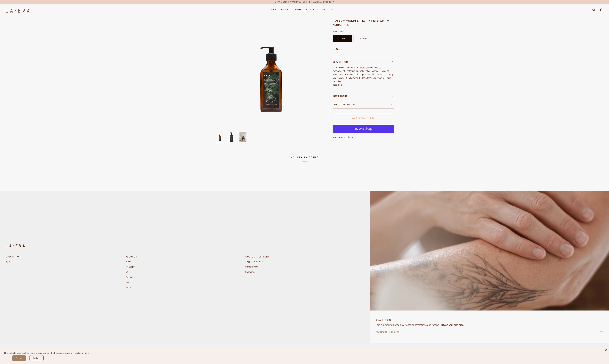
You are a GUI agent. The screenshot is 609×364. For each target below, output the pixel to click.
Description (340, 61)
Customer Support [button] (257, 256)
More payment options (343, 137)
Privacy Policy (251, 266)
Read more (337, 84)
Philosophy (130, 266)
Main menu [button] (12, 256)
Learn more (83, 352)
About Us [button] (131, 256)
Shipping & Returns (254, 261)
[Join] (600, 331)
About (128, 287)
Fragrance (130, 277)
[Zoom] (271, 75)
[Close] (605, 350)
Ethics (128, 261)
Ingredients (340, 95)
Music (128, 282)
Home (8, 261)
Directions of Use (344, 104)
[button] (274, 9)
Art (127, 271)
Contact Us (250, 271)
